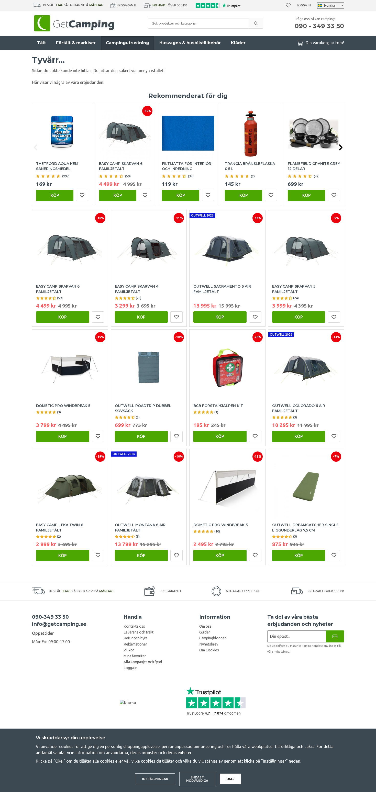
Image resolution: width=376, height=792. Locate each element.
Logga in (304, 5)
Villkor (129, 650)
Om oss (205, 626)
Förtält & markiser (76, 42)
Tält (41, 42)
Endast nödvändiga (197, 778)
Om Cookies (209, 650)
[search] (256, 23)
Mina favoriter (135, 656)
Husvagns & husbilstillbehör (190, 42)
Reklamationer (135, 644)
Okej (230, 778)
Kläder (238, 42)
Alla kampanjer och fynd (143, 662)
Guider (204, 632)
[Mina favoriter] (288, 5)
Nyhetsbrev (208, 644)
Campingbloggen (213, 638)
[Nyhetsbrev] (335, 636)
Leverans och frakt (138, 632)
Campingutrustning (127, 42)
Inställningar (155, 778)
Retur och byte (136, 638)
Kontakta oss (134, 626)
